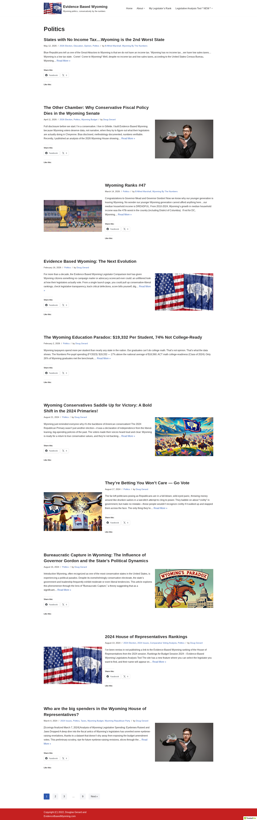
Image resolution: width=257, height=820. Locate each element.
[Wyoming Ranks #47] (73, 216)
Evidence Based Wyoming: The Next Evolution (90, 261)
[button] (144, 8)
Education (78, 46)
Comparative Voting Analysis (163, 643)
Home (129, 8)
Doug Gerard (109, 119)
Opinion (87, 46)
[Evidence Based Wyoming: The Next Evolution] (184, 292)
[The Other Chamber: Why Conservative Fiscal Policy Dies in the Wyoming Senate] (184, 139)
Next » (94, 796)
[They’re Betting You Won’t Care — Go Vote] (73, 511)
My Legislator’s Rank (160, 8)
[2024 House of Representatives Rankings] (73, 665)
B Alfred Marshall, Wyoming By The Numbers (126, 46)
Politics (96, 46)
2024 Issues (143, 643)
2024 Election (129, 643)
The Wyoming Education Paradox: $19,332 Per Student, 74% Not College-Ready (123, 337)
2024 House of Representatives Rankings (146, 636)
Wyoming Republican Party (117, 721)
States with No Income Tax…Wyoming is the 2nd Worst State (104, 39)
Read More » (63, 60)
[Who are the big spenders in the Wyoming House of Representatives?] (184, 742)
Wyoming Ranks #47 (125, 185)
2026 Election (66, 46)
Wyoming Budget (89, 119)
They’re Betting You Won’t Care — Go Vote (147, 483)
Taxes (83, 721)
